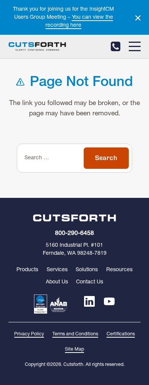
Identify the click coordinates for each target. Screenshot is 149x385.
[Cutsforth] (37, 46)
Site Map (74, 349)
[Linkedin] (89, 304)
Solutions (87, 270)
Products (27, 270)
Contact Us (89, 282)
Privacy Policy (29, 334)
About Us (57, 282)
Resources (119, 270)
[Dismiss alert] (138, 18)
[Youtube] (109, 304)
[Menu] (135, 46)
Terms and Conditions (75, 334)
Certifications (121, 334)
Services (57, 270)
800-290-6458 (115, 46)
